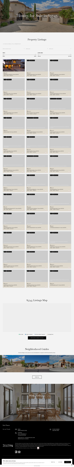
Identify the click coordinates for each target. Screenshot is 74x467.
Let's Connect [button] (37, 409)
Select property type (7, 48)
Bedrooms (51, 48)
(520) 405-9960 (55, 430)
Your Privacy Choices (37, 465)
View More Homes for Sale (37, 337)
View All (37, 377)
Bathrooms (28, 48)
